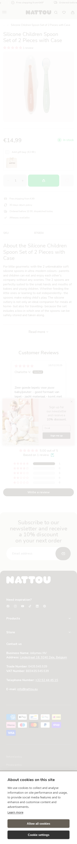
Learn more (15, 812)
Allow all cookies (38, 823)
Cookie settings (38, 834)
